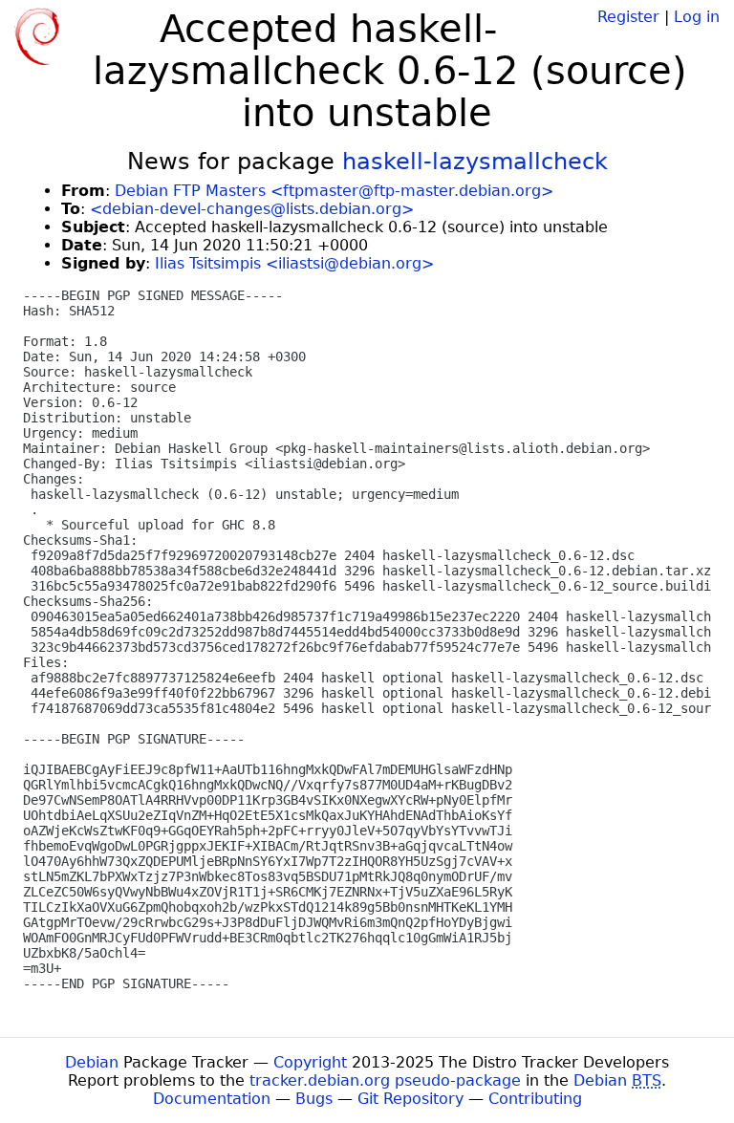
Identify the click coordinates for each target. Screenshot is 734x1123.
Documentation (211, 1099)
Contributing (535, 1099)
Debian (92, 1062)
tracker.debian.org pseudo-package (385, 1080)
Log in (697, 17)
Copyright (310, 1062)
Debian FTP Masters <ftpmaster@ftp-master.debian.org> (334, 191)
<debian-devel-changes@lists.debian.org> (252, 209)
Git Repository (410, 1099)
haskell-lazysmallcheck (475, 161)
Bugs (314, 1099)
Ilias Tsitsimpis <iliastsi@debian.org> (294, 263)
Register (628, 17)
